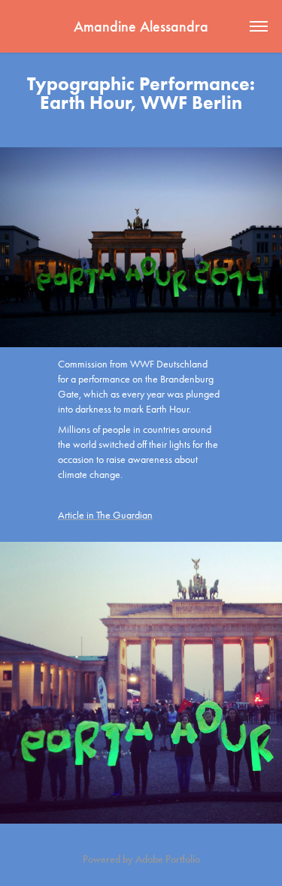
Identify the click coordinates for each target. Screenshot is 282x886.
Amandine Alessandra (141, 26)
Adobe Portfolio (167, 859)
